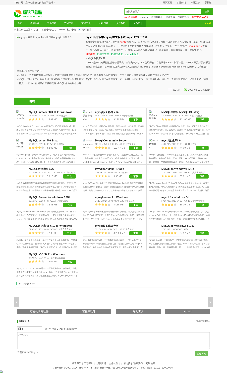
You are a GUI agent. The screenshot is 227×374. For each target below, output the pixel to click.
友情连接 (125, 363)
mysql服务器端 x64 (106, 112)
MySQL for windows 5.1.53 (177, 225)
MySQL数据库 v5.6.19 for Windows (50, 225)
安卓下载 (69, 23)
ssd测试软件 (130, 17)
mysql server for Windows (111, 197)
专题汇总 (195, 2)
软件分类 (181, 2)
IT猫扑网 (83, 367)
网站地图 (150, 363)
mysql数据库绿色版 (107, 225)
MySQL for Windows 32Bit (177, 169)
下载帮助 (89, 363)
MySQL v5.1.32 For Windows (47, 254)
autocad (144, 17)
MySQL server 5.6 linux (43, 140)
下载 (69, 148)
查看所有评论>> (203, 321)
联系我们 (138, 363)
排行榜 (208, 23)
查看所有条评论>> (27, 352)
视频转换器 (183, 17)
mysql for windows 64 (175, 197)
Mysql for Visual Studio (109, 169)
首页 (20, 23)
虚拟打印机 (157, 17)
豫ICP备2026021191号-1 (125, 367)
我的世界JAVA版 (200, 17)
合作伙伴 (113, 363)
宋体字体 (170, 17)
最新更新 (167, 2)
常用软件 (34, 23)
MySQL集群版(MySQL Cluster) (180, 112)
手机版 (208, 2)
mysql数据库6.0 (171, 140)
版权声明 (101, 363)
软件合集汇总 (49, 29)
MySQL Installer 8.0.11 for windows (50, 112)
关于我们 (76, 363)
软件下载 (52, 23)
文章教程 (120, 23)
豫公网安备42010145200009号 (157, 367)
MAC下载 (103, 23)
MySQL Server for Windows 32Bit (49, 197)
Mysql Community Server (111, 140)
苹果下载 (86, 23)
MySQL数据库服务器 (41, 169)
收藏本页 (85, 30)
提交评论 (201, 353)
